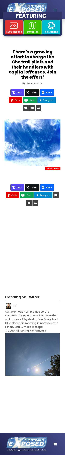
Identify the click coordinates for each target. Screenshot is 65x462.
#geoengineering (17, 330)
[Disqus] (32, 251)
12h (15, 305)
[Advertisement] (26, 394)
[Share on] (26, 108)
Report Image (53, 168)
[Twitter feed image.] (32, 369)
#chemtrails (38, 330)
